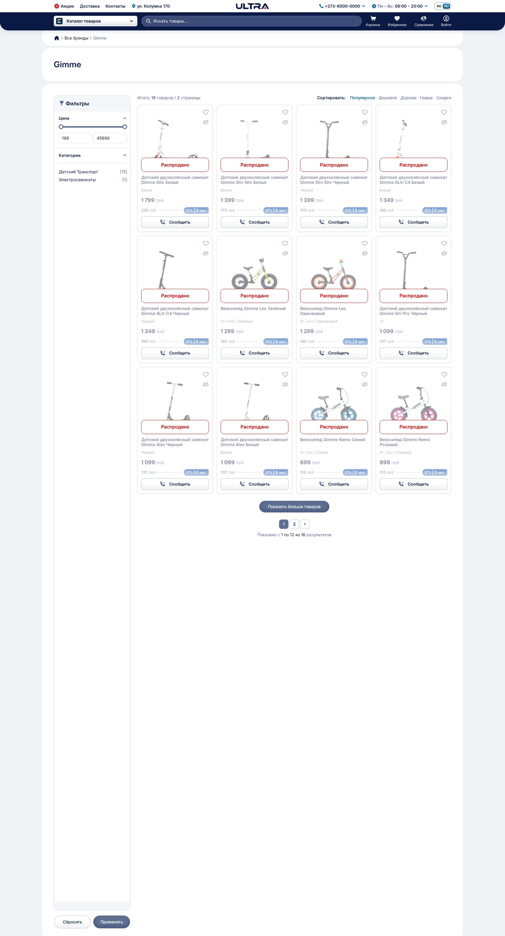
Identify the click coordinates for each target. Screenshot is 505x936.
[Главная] (252, 6)
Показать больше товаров (294, 506)
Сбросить (72, 921)
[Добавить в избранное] (206, 112)
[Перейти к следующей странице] (304, 524)
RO (439, 6)
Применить (112, 921)
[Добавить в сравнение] (206, 122)
